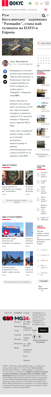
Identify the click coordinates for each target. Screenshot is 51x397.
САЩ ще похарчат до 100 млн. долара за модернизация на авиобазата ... (45, 104)
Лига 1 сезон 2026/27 (44, 199)
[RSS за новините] (40, 337)
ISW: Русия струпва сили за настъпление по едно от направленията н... (45, 143)
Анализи (17, 335)
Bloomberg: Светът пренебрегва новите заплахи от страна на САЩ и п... (45, 91)
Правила (26, 360)
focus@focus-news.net (27, 329)
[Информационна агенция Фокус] (34, 337)
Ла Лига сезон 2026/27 (44, 175)
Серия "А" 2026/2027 (45, 219)
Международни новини (43, 71)
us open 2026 (43, 182)
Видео (16, 348)
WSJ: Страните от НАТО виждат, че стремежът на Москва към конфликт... (45, 117)
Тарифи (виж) (26, 339)
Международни (18, 326)
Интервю (17, 339)
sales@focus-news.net (27, 351)
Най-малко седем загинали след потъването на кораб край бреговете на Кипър (12, 241)
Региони (17, 322)
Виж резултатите (43, 287)
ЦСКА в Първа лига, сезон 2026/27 (44, 209)
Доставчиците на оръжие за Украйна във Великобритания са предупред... (45, 78)
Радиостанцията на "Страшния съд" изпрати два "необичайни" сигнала (12, 189)
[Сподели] (5, 82)
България (17, 318)
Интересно (18, 343)
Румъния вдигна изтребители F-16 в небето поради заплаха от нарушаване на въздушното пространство (12, 270)
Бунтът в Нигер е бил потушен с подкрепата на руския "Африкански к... (45, 130)
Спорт (16, 331)
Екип (25, 356)
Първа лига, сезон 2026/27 (44, 190)
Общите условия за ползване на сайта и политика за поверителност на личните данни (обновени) (25, 374)
